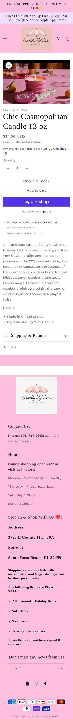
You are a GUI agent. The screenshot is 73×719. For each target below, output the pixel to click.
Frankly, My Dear (30, 716)
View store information (25, 233)
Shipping (8, 142)
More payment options (36, 211)
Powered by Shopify (49, 716)
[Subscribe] (60, 668)
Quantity (9, 160)
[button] (5, 38)
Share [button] (12, 347)
